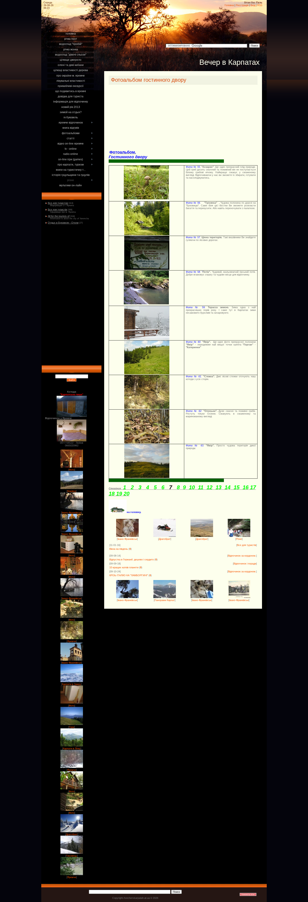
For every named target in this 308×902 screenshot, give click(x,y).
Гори (71, 727)
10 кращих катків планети (123, 567)
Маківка (71, 491)
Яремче (71, 641)
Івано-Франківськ (71, 512)
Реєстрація (242, 5)
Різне (239, 539)
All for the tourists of (58, 216)
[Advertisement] (71, 25)
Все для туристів (57, 209)
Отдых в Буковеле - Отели (63, 222)
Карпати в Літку (71, 748)
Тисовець (71, 855)
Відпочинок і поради (245, 563)
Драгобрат (72, 834)
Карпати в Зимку (71, 684)
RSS (259, 5)
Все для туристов (58, 203)
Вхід (253, 5)
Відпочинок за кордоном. (242, 555)
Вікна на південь (118, 549)
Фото (71, 469)
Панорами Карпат (164, 600)
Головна (229, 5)
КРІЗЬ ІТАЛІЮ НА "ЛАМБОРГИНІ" (128, 575)
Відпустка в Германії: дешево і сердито (131, 559)
